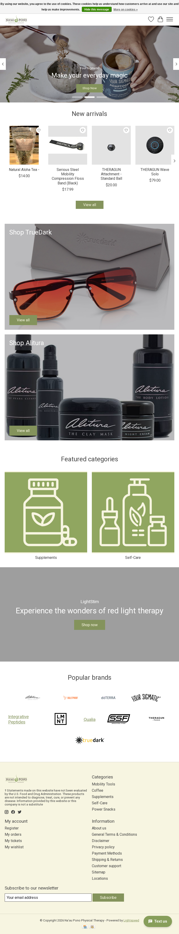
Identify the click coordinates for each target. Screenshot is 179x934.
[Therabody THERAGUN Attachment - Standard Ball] (111, 145)
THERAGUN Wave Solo (155, 171)
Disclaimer (100, 841)
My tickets (13, 841)
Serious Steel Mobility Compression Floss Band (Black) (68, 176)
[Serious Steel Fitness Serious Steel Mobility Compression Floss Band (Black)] (67, 145)
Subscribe (108, 897)
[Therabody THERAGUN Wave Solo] (154, 145)
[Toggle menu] (169, 19)
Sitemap (98, 872)
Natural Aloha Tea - (24, 169)
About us (99, 828)
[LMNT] (60, 719)
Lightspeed (131, 920)
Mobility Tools (103, 784)
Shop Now (90, 88)
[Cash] (92, 927)
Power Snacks (103, 809)
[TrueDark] (89, 740)
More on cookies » (126, 9)
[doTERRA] (108, 698)
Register (12, 828)
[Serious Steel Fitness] (118, 719)
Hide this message (96, 9)
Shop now (90, 625)
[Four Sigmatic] (146, 698)
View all (89, 205)
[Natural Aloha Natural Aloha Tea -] (24, 145)
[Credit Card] (85, 927)
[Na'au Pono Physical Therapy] (16, 19)
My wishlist (14, 847)
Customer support (106, 866)
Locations (100, 878)
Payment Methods (107, 853)
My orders (13, 834)
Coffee (97, 790)
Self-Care (133, 557)
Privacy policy (103, 847)
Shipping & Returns (107, 859)
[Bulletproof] (70, 698)
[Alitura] (32, 698)
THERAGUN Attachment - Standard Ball (111, 174)
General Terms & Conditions (114, 834)
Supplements (46, 557)
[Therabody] (156, 719)
